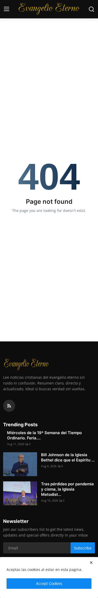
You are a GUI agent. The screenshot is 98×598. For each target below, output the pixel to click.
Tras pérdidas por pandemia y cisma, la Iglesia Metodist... (67, 489)
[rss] (9, 406)
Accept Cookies (49, 583)
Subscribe (82, 547)
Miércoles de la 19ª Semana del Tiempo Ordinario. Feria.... (44, 435)
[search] (91, 9)
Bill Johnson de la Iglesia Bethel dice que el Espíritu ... (68, 457)
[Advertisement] (49, 52)
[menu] (6, 9)
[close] (91, 562)
